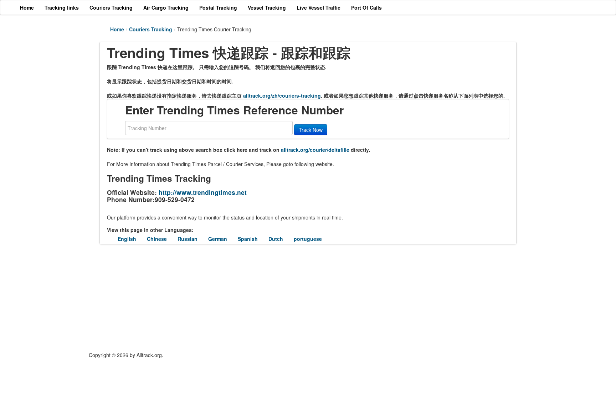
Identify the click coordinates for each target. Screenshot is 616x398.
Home (117, 29)
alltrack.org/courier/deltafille (315, 149)
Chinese (157, 238)
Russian (187, 238)
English (127, 238)
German (217, 238)
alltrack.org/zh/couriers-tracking (282, 95)
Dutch (275, 238)
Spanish (248, 238)
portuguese (308, 238)
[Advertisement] (265, 298)
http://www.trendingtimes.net (203, 192)
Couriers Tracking (150, 29)
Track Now (311, 129)
